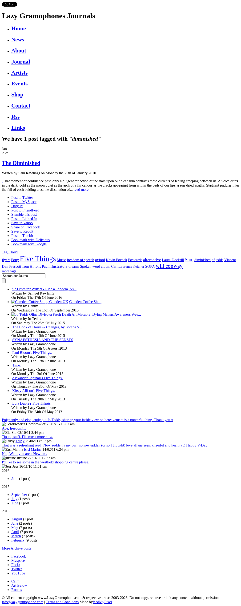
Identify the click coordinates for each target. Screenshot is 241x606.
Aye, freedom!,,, (14, 428)
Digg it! (17, 206)
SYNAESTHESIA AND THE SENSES (42, 340)
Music (61, 260)
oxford (100, 260)
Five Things (38, 258)
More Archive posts (16, 548)
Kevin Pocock (116, 260)
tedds (219, 260)
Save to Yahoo (22, 223)
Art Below (19, 585)
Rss (15, 117)
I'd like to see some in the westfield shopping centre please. (45, 462)
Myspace (18, 560)
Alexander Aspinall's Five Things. (37, 378)
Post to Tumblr (22, 236)
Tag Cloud (10, 252)
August (16, 519)
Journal (20, 62)
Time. (16, 365)
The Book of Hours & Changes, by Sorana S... (47, 327)
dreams (73, 266)
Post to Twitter (22, 197)
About (18, 51)
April (15, 532)
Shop (17, 95)
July (14, 499)
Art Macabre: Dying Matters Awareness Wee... (106, 314)
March (16, 536)
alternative (152, 260)
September (19, 495)
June (14, 479)
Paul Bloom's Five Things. (32, 353)
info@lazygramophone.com (22, 602)
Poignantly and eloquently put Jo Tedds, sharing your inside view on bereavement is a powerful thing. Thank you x (87, 420)
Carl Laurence (121, 266)
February (18, 540)
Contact (20, 106)
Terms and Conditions (62, 602)
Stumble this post (24, 214)
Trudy (20, 441)
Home (18, 28)
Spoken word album (95, 266)
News (17, 39)
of (213, 260)
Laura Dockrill (173, 260)
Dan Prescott (11, 266)
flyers (6, 260)
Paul (45, 266)
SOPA (150, 266)
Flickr (15, 565)
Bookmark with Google (29, 244)
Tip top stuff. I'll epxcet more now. (27, 437)
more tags (9, 271)
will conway (169, 266)
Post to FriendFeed (25, 210)
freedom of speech (80, 260)
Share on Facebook (25, 227)
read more (81, 189)
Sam (189, 259)
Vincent (230, 260)
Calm (15, 581)
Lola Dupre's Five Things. (31, 403)
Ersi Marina (32, 449)
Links (18, 128)
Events (19, 83)
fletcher (138, 266)
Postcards (135, 260)
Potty (15, 260)
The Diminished (21, 163)
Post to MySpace (23, 202)
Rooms (16, 590)
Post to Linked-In (24, 219)
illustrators (58, 266)
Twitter (16, 569)
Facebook (18, 556)
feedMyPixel (102, 602)
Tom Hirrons (31, 266)
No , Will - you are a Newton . (24, 454)
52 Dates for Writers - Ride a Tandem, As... (44, 289)
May (14, 528)
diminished (202, 260)
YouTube (18, 573)
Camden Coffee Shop (85, 302)
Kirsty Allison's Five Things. (33, 391)
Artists (19, 73)
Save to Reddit (22, 231)
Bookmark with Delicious (30, 240)
